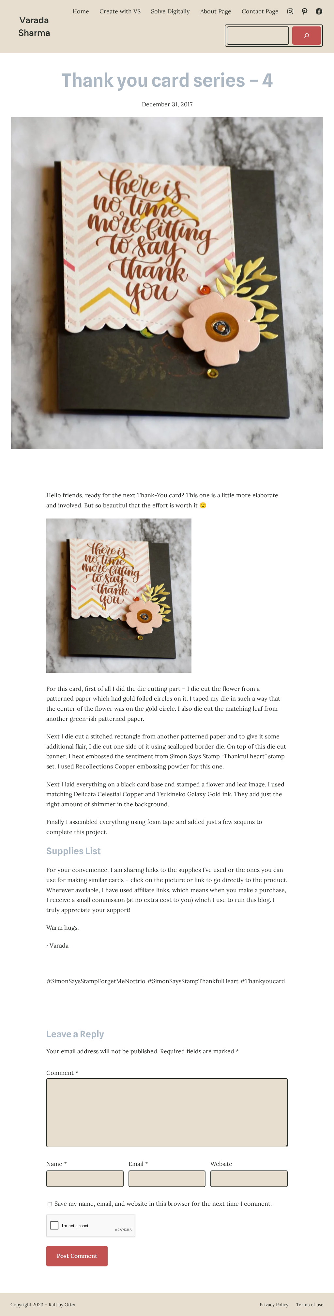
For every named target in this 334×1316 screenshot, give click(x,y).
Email (138, 1164)
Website (221, 1164)
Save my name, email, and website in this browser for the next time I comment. (163, 1203)
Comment (62, 1072)
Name (56, 1164)
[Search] (306, 35)
